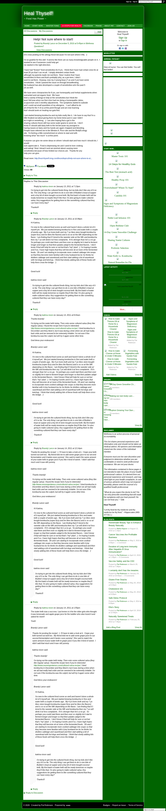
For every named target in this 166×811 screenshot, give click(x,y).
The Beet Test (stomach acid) (118, 172)
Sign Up (128, 2)
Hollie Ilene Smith (114, 284)
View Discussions (44, 50)
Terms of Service (135, 805)
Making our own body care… (122, 396)
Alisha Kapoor (122, 529)
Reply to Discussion (33, 793)
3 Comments (129, 576)
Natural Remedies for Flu (120, 262)
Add (99, 32)
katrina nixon (47, 186)
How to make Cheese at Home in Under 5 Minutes (113, 361)
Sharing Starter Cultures (119, 240)
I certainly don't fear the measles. (124, 570)
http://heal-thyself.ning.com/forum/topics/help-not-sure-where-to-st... (63, 158)
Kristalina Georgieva (119, 277)
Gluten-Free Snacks (118, 579)
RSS (25, 798)
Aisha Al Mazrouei (125, 284)
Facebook (41, 166)
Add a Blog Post (113, 627)
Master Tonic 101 (120, 156)
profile (133, 270)
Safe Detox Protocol (118, 598)
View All (138, 375)
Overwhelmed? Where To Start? (119, 187)
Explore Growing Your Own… (122, 410)
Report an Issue (119, 805)
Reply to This (30, 175)
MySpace (30, 166)
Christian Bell (119, 270)
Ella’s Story (114, 607)
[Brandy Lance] (27, 43)
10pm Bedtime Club (119, 225)
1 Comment (121, 543)
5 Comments (124, 557)
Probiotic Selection (120, 248)
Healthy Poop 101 (120, 180)
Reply (34, 213)
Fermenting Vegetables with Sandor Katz (132, 361)
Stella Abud (135, 284)
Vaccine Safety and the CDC (122, 561)
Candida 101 (120, 195)
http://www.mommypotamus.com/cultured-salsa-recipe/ (54, 328)
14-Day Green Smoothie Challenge (120, 232)
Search (164, 1)
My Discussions (46, 31)
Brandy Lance (49, 43)
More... (123, 309)
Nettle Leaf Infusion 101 (119, 218)
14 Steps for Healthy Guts (122, 164)
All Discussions (30, 31)
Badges (106, 805)
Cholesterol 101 (116, 589)
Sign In (135, 2)
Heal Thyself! (38, 13)
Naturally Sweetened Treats (121, 616)
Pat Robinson (122, 540)
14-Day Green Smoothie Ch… (122, 384)
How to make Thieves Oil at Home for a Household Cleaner (113, 337)
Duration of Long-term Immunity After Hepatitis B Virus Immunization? (123, 549)
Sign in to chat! (149, 809)
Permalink (32, 186)
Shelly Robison (119, 302)
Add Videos (111, 375)
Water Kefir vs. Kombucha (119, 256)
